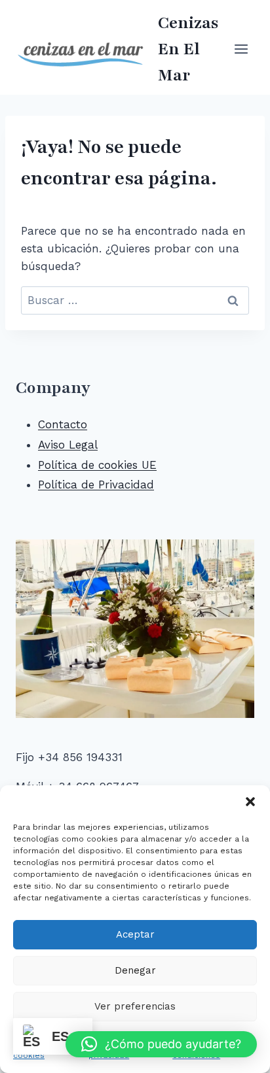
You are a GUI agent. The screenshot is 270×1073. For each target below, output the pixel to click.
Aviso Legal (68, 444)
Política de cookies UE (97, 464)
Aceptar (135, 934)
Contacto (62, 424)
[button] (250, 801)
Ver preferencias (135, 1006)
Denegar (135, 970)
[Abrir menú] (240, 48)
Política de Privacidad (96, 484)
